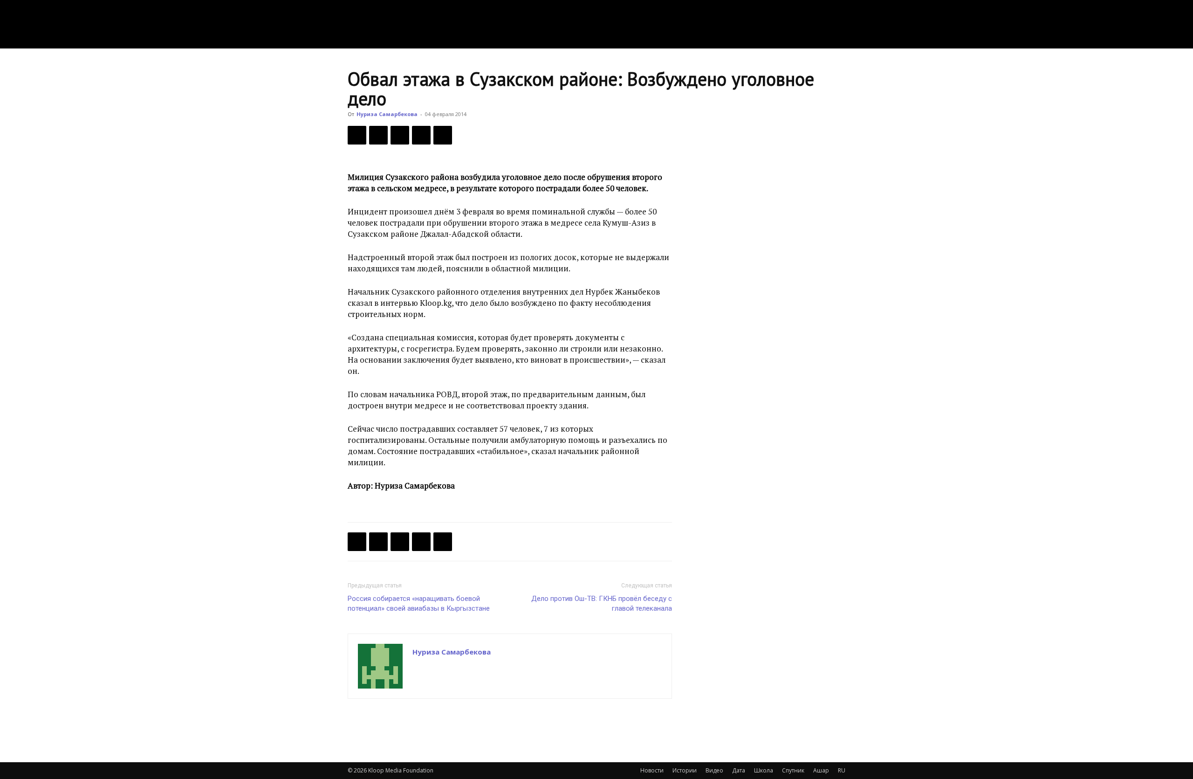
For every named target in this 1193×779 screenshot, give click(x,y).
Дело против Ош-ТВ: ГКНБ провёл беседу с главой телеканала (601, 603)
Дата (738, 770)
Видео (714, 770)
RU (841, 770)
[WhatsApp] (442, 135)
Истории (684, 770)
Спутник (793, 770)
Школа (763, 770)
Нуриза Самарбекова (387, 113)
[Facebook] (357, 135)
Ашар (821, 770)
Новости (652, 770)
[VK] (400, 135)
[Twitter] (378, 135)
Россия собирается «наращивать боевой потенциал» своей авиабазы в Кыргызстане (419, 603)
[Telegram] (421, 135)
